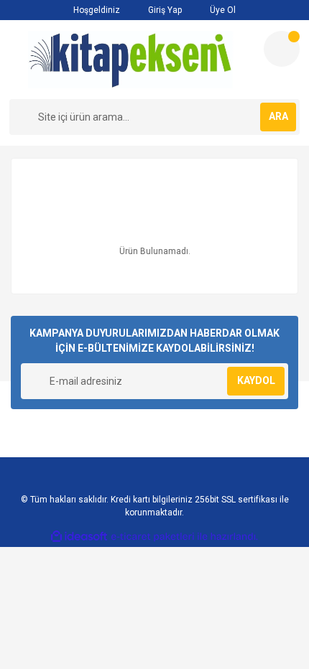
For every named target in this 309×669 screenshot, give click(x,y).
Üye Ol (222, 10)
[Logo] (131, 59)
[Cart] (282, 49)
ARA (278, 116)
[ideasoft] (79, 536)
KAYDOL (256, 380)
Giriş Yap (164, 10)
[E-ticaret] (153, 536)
